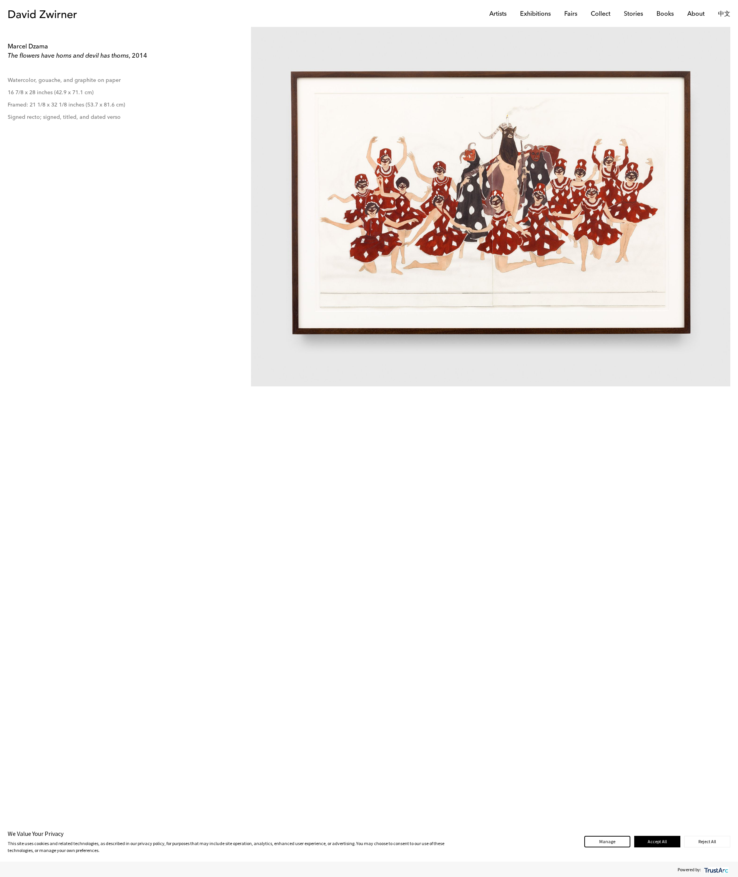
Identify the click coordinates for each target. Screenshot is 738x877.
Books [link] (665, 14)
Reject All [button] (707, 841)
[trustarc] (715, 869)
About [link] (696, 14)
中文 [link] (724, 14)
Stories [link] (633, 14)
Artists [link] (498, 14)
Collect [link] (600, 14)
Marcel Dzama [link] (28, 47)
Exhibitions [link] (535, 14)
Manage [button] (607, 841)
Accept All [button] (657, 841)
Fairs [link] (570, 14)
